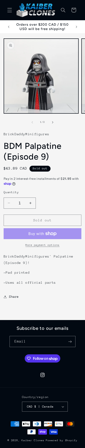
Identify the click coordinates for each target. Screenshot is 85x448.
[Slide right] (53, 122)
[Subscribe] (70, 341)
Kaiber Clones (33, 440)
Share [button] (14, 296)
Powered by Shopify (61, 440)
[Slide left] (32, 122)
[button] (9, 10)
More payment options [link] (42, 245)
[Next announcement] (76, 27)
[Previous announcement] (9, 27)
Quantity (11, 192)
